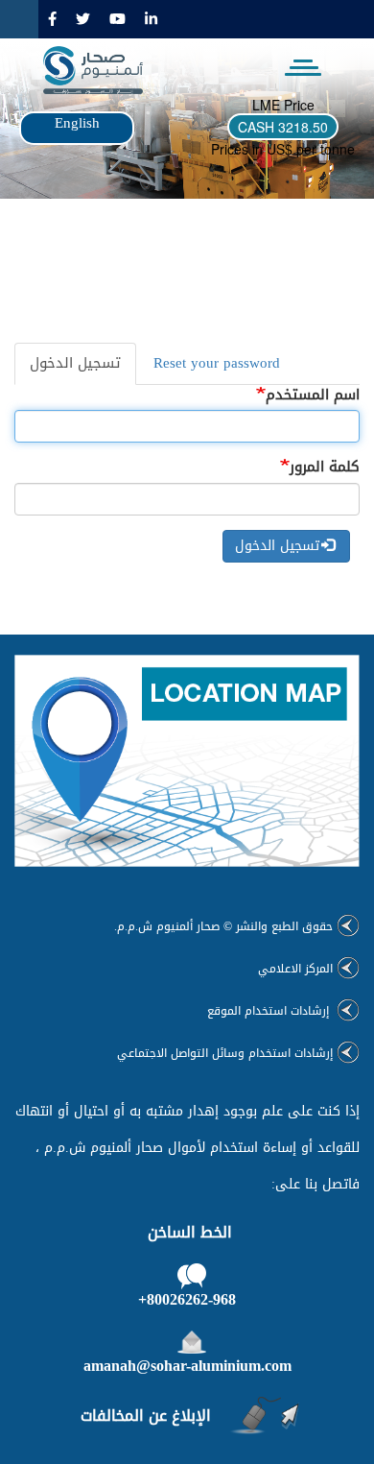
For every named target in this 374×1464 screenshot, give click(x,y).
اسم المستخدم (313, 395)
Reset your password (216, 362)
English (77, 122)
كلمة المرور (325, 467)
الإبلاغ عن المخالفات (146, 1415)
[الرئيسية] (86, 70)
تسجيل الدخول (67, 366)
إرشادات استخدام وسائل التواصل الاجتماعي (225, 1053)
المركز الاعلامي (295, 968)
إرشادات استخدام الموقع (270, 1010)
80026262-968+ (187, 1299)
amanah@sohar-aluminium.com (187, 1365)
